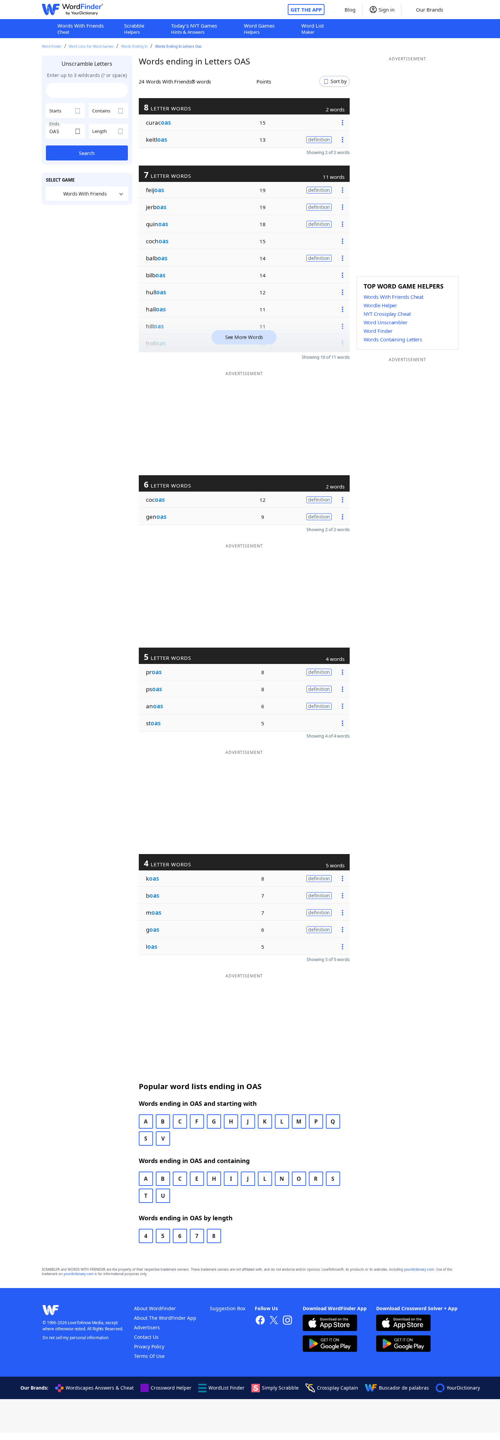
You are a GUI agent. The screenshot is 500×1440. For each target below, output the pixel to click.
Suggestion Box (227, 1308)
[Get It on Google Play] (330, 1344)
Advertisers (147, 1327)
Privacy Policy (149, 1346)
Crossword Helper (171, 1387)
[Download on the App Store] (330, 1324)
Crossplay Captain (337, 1387)
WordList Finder (227, 1387)
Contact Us (146, 1337)
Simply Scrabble (280, 1387)
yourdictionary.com (419, 1269)
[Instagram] (287, 1321)
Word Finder (52, 46)
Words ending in (134, 46)
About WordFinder (155, 1308)
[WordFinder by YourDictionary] (72, 9)
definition (319, 139)
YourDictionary (463, 1387)
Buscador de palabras (404, 1387)
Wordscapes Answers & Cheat (100, 1387)
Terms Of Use (149, 1356)
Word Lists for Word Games (91, 46)
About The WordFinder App (165, 1318)
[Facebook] (260, 1321)
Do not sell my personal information (76, 1338)
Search (87, 153)
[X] (273, 1321)
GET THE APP (306, 9)
